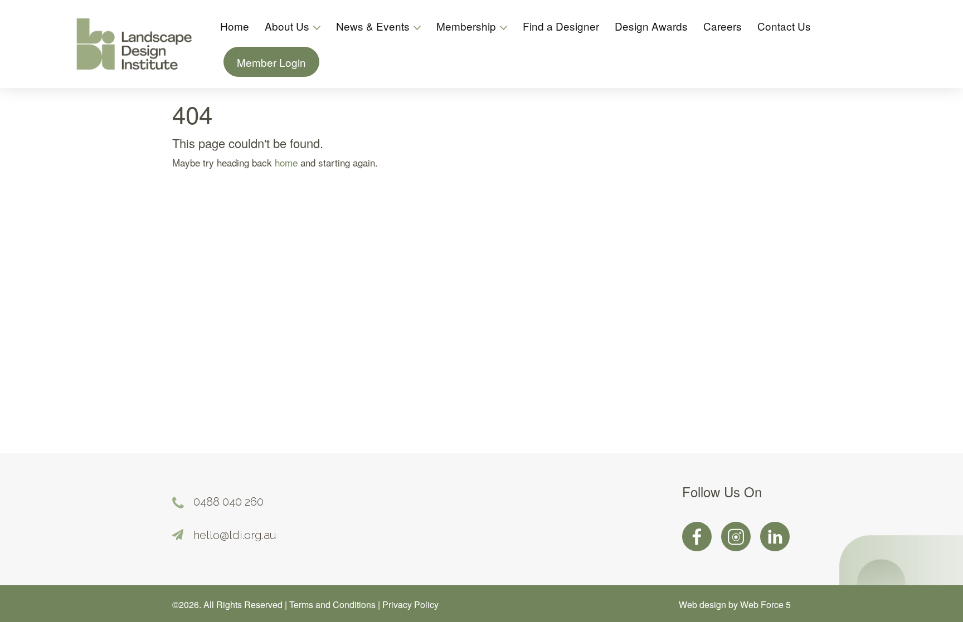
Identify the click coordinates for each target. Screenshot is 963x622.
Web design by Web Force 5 (735, 604)
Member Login (271, 62)
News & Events (374, 25)
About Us (288, 25)
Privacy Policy (410, 604)
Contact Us (784, 25)
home (286, 162)
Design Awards (651, 25)
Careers (722, 25)
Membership (467, 25)
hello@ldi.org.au (234, 535)
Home (234, 25)
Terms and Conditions (333, 604)
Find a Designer (561, 25)
